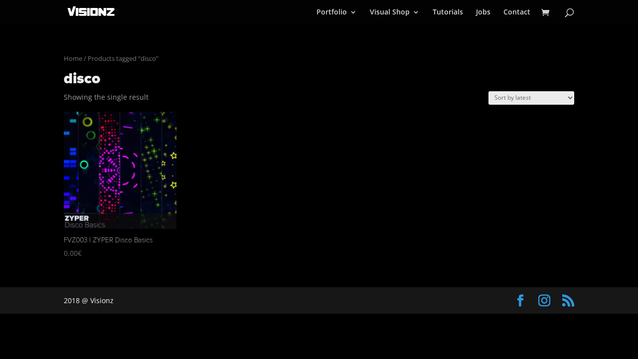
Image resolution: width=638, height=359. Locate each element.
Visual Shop (390, 12)
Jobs (483, 12)
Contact (516, 12)
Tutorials (448, 12)
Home (73, 58)
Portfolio (332, 12)
